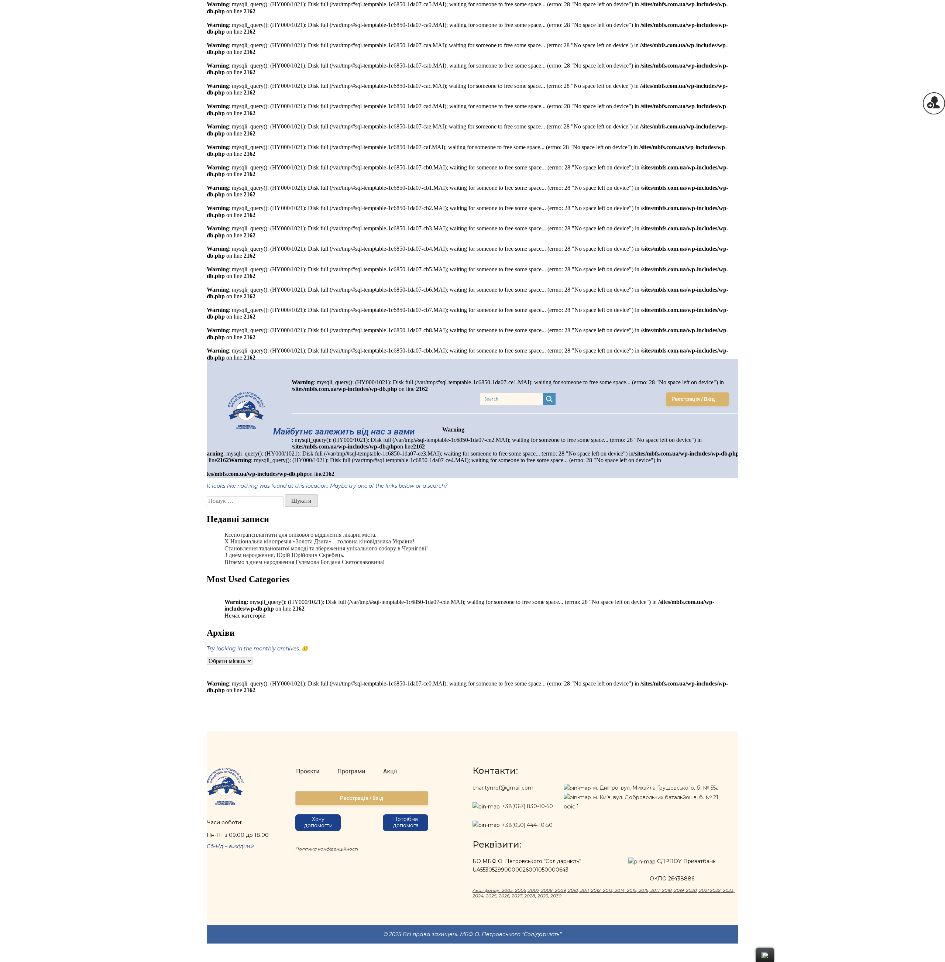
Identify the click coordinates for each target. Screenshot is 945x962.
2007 (533, 890)
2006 (520, 890)
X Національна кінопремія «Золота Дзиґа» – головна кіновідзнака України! (319, 541)
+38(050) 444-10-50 (527, 825)
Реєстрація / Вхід (693, 399)
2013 (607, 890)
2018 (667, 890)
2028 (529, 896)
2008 (547, 890)
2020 (691, 890)
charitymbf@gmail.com (502, 787)
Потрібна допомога (406, 822)
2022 (715, 890)
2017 (655, 890)
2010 (573, 890)
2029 (542, 896)
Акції (390, 771)
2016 (643, 890)
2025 (491, 896)
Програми (351, 771)
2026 (504, 896)
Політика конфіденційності (326, 849)
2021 (704, 890)
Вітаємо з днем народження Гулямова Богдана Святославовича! (304, 562)
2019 (679, 890)
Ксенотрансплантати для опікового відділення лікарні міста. (300, 535)
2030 (555, 896)
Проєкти (307, 771)
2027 (517, 896)
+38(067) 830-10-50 (527, 806)
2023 (728, 890)
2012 (596, 890)
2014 (620, 890)
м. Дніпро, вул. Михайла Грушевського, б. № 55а (655, 787)
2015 (631, 890)
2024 (478, 896)
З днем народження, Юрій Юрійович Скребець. (284, 555)
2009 (560, 890)
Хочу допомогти (318, 822)
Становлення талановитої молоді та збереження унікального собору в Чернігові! (326, 548)
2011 (584, 890)
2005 (507, 890)
